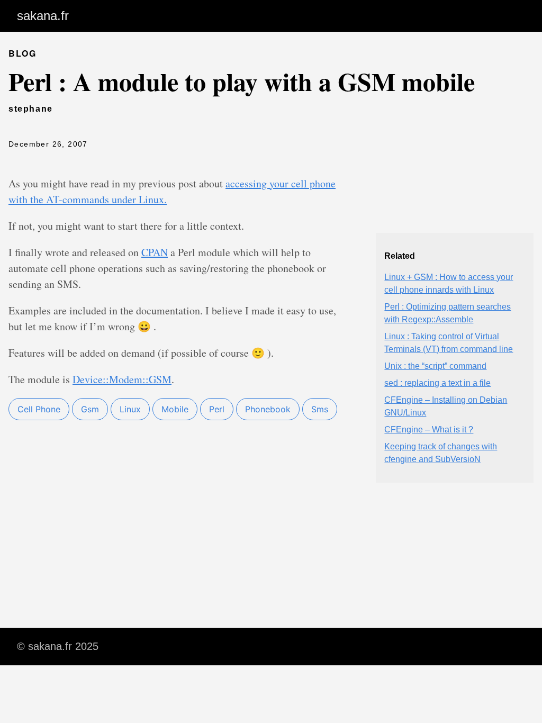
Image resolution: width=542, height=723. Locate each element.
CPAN (154, 252)
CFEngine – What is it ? (428, 429)
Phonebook (268, 409)
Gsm (90, 409)
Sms (319, 409)
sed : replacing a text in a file (437, 382)
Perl (216, 409)
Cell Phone (38, 409)
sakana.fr (43, 15)
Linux (130, 409)
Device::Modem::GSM (122, 379)
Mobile (174, 409)
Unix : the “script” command (435, 366)
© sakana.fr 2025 (57, 646)
